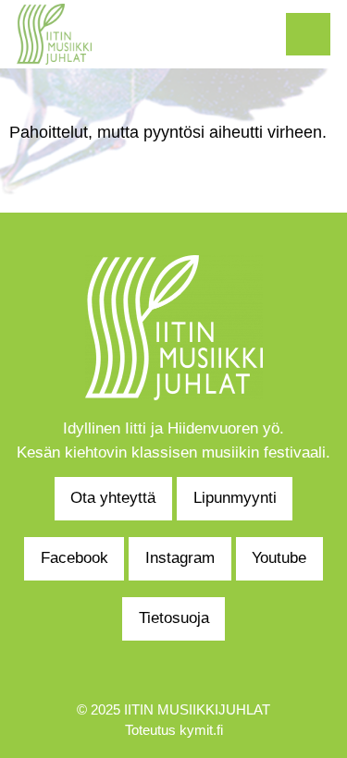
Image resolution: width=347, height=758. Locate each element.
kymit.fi (201, 730)
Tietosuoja (174, 618)
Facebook (74, 558)
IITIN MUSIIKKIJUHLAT (197, 710)
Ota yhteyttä (112, 498)
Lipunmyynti (235, 498)
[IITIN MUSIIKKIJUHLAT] (54, 33)
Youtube (279, 558)
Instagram (180, 558)
